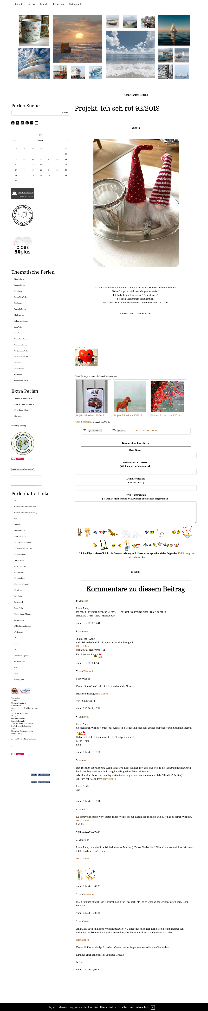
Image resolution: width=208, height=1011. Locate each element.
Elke (85, 600)
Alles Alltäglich (19, 530)
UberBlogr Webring (18, 426)
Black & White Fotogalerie (24, 404)
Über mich (18, 416)
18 (25, 170)
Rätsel (16, 674)
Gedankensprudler (18, 718)
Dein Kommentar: (135, 496)
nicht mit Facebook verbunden (84, 430)
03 (16, 159)
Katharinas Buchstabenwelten (22, 731)
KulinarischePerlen (21, 321)
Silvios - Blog (16, 734)
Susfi (13, 711)
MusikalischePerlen (21, 351)
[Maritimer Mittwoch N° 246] (77, 72)
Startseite (18, 4)
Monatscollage (19, 578)
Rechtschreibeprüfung (22, 656)
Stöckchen (18, 375)
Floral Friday (19, 608)
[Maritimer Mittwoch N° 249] (77, 38)
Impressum (58, 4)
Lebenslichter (16, 705)
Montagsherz (19, 572)
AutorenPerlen (19, 285)
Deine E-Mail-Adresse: (135, 464)
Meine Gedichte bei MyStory (25, 507)
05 (33, 159)
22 (57, 170)
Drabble (17, 524)
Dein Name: (135, 450)
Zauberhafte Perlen (21, 381)
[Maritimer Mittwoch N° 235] (165, 71)
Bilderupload (19, 679)
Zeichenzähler (19, 662)
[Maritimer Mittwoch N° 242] (112, 21)
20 (41, 170)
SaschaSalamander (18, 721)
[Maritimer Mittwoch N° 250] (34, 63)
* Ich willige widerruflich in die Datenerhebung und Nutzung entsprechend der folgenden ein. (136, 555)
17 (16, 170)
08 (57, 159)
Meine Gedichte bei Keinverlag (25, 513)
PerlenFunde (18, 363)
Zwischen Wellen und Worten (22, 723)
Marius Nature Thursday (23, 614)
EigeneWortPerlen (20, 297)
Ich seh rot (80, 347)
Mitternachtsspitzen (18, 703)
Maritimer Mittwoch (21, 584)
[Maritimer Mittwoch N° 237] (174, 30)
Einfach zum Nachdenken (21, 726)
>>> (67, 140)
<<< (14, 140)
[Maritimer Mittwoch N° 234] (182, 55)
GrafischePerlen (20, 309)
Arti (85, 760)
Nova (86, 921)
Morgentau (15, 716)
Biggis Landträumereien (23, 542)
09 (66, 159)
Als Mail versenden (147, 430)
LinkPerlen (18, 333)
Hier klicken (82, 646)
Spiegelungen (19, 620)
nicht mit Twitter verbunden (114, 430)
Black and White (20, 536)
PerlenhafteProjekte (21, 357)
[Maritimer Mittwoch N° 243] (95, 72)
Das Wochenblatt (20, 554)
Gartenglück (18, 602)
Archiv (31, 4)
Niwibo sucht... (19, 560)
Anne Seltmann (83, 421)
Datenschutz (75, 4)
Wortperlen (15, 698)
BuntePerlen (18, 291)
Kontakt (44, 4)
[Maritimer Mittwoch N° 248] (60, 72)
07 (49, 159)
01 (57, 154)
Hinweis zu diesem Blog (23, 398)
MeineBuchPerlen (20, 339)
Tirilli (13, 729)
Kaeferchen (89, 894)
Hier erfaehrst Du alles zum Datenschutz (125, 1007)
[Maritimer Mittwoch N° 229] (182, 71)
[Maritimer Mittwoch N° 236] (165, 55)
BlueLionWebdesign (28, 739)
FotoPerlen (18, 303)
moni (86, 631)
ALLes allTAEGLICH (19, 713)
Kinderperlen (19, 315)
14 (49, 165)
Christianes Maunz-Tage (23, 548)
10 (16, 165)
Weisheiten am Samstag (22, 626)
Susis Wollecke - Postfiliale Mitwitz (24, 708)
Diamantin (88, 671)
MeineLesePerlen (20, 345)
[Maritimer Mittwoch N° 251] (34, 30)
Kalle (86, 839)
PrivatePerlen (19, 369)
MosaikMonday (20, 566)
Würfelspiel (18, 632)
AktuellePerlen (19, 279)
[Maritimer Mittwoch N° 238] (130, 54)
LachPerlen (18, 327)
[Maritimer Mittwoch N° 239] (148, 21)
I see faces (18, 596)
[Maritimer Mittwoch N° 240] (130, 21)
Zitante (14, 700)
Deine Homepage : (135, 480)
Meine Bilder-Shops (21, 410)
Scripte (16, 644)
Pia (85, 809)
